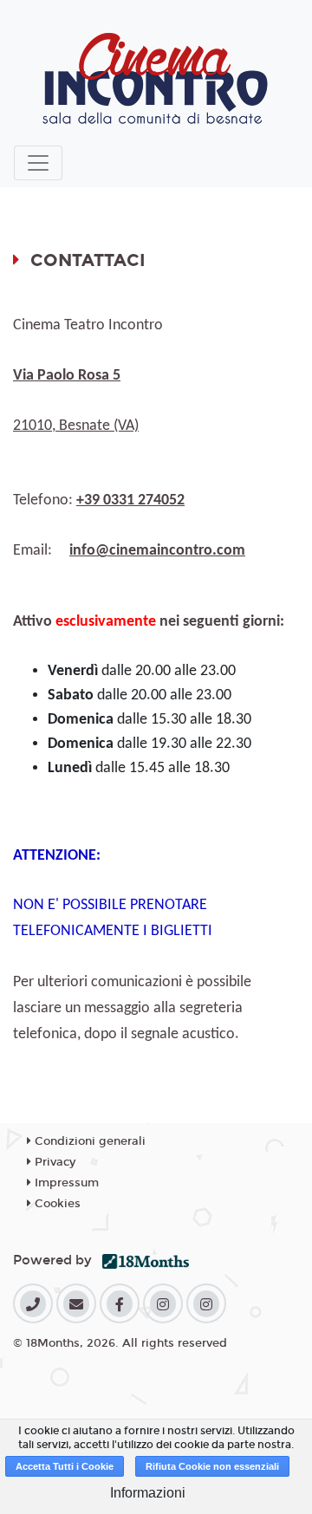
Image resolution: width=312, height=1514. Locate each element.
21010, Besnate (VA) (76, 426)
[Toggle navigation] (38, 163)
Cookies (56, 1204)
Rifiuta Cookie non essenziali (212, 1466)
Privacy (53, 1162)
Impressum (65, 1183)
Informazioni (147, 1492)
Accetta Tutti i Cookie (65, 1466)
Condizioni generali (88, 1141)
